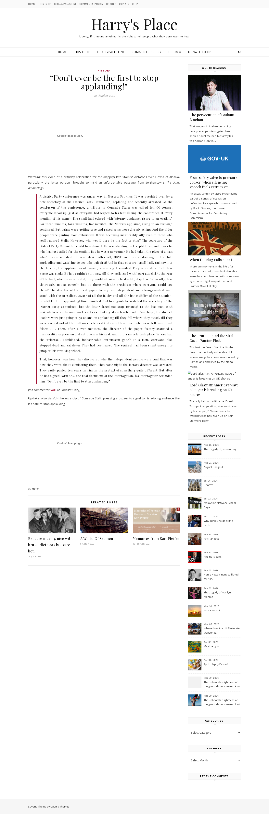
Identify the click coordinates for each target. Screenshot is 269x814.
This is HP (44, 3)
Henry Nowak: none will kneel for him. (221, 577)
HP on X (111, 3)
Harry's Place (134, 24)
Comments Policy (91, 3)
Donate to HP (128, 3)
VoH (53, 390)
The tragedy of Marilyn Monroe (217, 595)
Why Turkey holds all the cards (218, 523)
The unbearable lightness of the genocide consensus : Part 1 (222, 702)
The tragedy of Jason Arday (220, 449)
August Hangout (213, 467)
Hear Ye (208, 485)
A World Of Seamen (96, 538)
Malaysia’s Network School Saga (220, 505)
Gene (35, 488)
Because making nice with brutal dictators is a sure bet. (50, 544)
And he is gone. (213, 556)
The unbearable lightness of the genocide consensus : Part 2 (222, 684)
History (104, 70)
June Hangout (212, 610)
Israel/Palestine (65, 3)
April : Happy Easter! (216, 664)
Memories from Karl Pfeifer (156, 538)
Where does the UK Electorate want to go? (222, 630)
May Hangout (212, 646)
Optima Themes (59, 806)
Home (31, 3)
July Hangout (211, 538)
